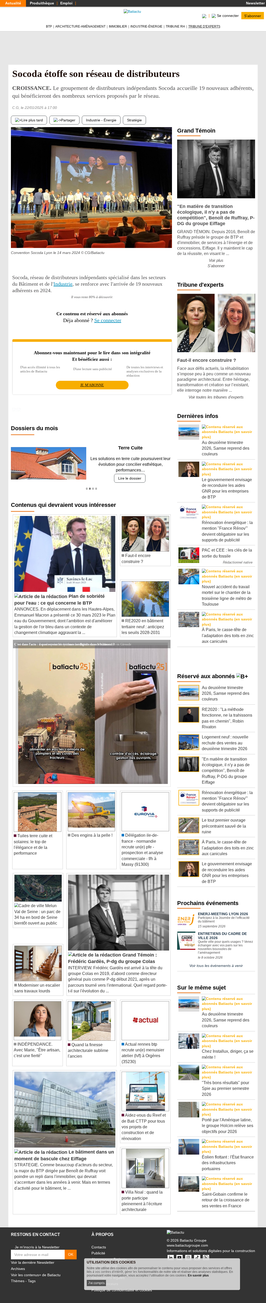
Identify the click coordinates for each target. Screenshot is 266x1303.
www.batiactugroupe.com (187, 1245)
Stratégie (134, 120)
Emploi (66, 3)
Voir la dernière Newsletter (32, 1262)
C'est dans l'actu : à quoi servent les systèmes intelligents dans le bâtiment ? (64, 644)
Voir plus (216, 260)
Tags (32, 1281)
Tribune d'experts (204, 26)
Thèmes (17, 1281)
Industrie (63, 284)
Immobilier (118, 26)
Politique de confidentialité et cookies (121, 1290)
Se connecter (107, 320)
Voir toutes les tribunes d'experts (216, 397)
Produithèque (42, 3)
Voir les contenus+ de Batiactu (36, 1275)
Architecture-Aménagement (80, 26)
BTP (49, 26)
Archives (18, 1269)
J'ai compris (96, 1283)
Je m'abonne (92, 385)
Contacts (98, 1247)
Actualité (13, 3)
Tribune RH (175, 26)
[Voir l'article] (165, 644)
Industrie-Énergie (146, 26)
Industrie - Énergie (101, 120)
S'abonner (252, 15)
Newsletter (255, 3)
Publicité (98, 1253)
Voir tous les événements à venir (216, 966)
